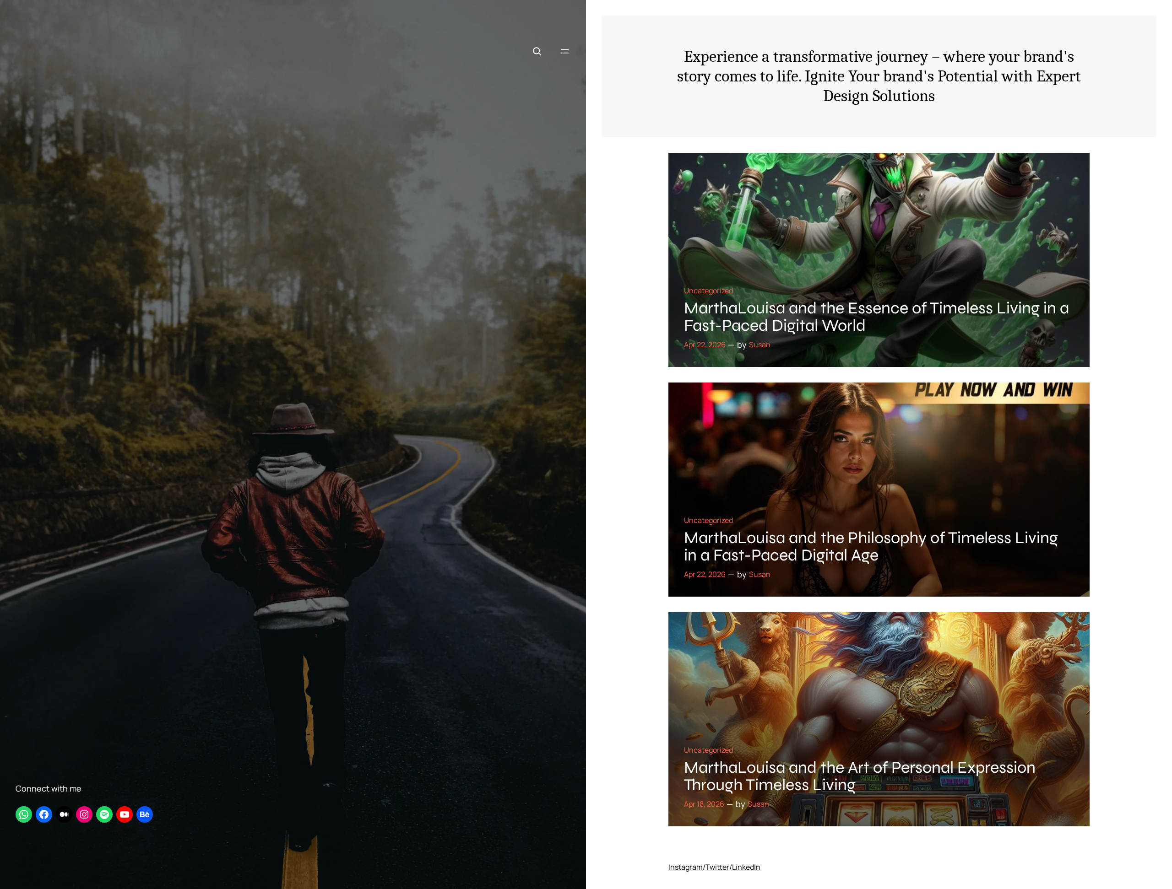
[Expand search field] (537, 51)
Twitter (717, 867)
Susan (759, 344)
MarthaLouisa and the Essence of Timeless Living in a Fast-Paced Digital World (876, 317)
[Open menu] (564, 51)
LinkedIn (746, 867)
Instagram (685, 867)
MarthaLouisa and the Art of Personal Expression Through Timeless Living (860, 776)
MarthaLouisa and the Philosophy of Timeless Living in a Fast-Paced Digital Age (871, 546)
